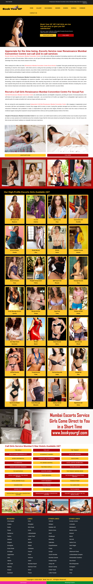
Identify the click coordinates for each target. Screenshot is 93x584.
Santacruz (10, 533)
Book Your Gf (47, 579)
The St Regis (46, 485)
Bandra (65, 8)
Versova (30, 557)
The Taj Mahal (74, 489)
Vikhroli (51, 521)
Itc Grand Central (46, 462)
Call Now (66, 35)
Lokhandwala (32, 533)
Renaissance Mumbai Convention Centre (46, 494)
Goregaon (72, 566)
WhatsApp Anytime (70, 582)
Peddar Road (52, 560)
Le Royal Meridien (75, 454)
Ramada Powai (74, 480)
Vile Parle (10, 563)
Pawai (9, 530)
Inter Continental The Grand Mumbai (18, 476)
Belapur (51, 524)
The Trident (75, 450)
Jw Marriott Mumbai (46, 454)
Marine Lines (73, 530)
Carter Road (52, 569)
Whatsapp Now (48, 35)
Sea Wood (72, 560)
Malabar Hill (52, 527)
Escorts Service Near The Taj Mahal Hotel (75, 494)
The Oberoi (46, 489)
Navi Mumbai (48, 8)
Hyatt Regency (47, 480)
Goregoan (10, 545)
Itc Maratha (18, 462)
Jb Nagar (10, 551)
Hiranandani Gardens (75, 557)
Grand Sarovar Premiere (18, 467)
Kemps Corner (73, 521)
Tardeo (9, 536)
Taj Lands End (74, 485)
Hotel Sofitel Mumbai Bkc (75, 462)
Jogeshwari (10, 554)
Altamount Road (74, 551)
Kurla (29, 530)
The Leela (18, 450)
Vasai (71, 569)
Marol (71, 536)
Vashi (29, 560)
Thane (30, 573)
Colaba (9, 524)
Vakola (9, 560)
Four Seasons (46, 475)
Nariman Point (32, 566)
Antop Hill (51, 563)
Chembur (82, 8)
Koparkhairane (53, 545)
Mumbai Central (53, 557)
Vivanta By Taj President (46, 458)
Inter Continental (18, 458)
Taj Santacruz (18, 471)
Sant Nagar (72, 545)
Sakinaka (51, 542)
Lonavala (72, 524)
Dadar (9, 527)
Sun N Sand (75, 458)
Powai (50, 548)
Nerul (29, 569)
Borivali (73, 8)
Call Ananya (23, 582)
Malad (30, 545)
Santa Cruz (72, 542)
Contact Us (33, 13)
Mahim (30, 542)
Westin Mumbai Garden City (18, 454)
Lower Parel (31, 536)
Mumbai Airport (32, 563)
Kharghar (30, 524)
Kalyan (9, 569)
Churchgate (10, 521)
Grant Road (10, 548)
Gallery (38, 8)
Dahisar (9, 539)
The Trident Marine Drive (75, 471)
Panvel (30, 551)
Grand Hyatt (18, 489)
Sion (70, 548)
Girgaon (9, 542)
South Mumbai (53, 554)
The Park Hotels (46, 467)
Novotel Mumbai (46, 471)
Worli (29, 539)
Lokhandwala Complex (76, 554)
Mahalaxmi (72, 527)
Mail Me (10, 1)
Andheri (57, 8)
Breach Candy (53, 566)
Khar (29, 521)
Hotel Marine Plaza (18, 480)
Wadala (9, 566)
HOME (31, 8)
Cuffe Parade (52, 573)
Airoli (50, 533)
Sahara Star (18, 485)
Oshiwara (30, 548)
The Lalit (46, 450)
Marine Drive (52, 530)
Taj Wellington (75, 467)
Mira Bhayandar (74, 563)
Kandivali (10, 573)
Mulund (71, 533)
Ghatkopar (52, 536)
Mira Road (31, 527)
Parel (29, 554)
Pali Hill (71, 539)
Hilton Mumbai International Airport (74, 476)
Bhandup (51, 539)
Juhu (8, 557)
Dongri (51, 551)
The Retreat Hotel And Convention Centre (18, 494)
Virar (70, 573)
